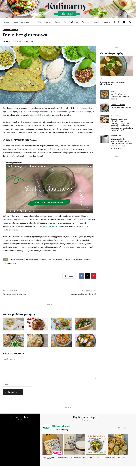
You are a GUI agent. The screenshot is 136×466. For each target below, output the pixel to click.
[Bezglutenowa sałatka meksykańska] (61, 324)
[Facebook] (114, 22)
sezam (45, 226)
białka (48, 115)
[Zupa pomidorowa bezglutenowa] (61, 340)
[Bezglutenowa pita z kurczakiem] (85, 324)
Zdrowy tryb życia (10, 263)
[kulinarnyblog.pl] (67, 9)
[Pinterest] (93, 276)
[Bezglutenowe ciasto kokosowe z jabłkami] (37, 340)
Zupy (102, 78)
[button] (130, 22)
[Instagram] (119, 22)
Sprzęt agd (116, 136)
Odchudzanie (57, 259)
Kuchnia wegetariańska (14, 294)
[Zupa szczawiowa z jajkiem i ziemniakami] (116, 66)
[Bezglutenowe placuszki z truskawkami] (37, 324)
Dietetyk (43, 259)
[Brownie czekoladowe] (104, 107)
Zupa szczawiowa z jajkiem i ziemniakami (113, 83)
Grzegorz (7, 41)
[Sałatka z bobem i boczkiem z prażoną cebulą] (104, 94)
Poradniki (116, 115)
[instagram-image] (52, 444)
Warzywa (87, 259)
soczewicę (53, 226)
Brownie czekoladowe (121, 107)
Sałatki (114, 91)
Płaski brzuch (77, 259)
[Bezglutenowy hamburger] (13, 340)
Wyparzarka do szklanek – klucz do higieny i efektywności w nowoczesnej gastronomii (121, 143)
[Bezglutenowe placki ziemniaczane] (85, 340)
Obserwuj (122, 428)
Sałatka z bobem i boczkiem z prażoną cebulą (120, 96)
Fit (50, 259)
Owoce (67, 259)
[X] (87, 276)
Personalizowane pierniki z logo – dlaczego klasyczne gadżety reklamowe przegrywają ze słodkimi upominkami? (122, 124)
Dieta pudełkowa (32, 259)
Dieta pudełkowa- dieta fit (83, 294)
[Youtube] (124, 22)
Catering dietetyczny (17, 259)
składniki (39, 115)
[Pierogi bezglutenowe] (13, 324)
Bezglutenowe (10, 30)
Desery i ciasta (118, 104)
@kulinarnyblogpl (61, 426)
